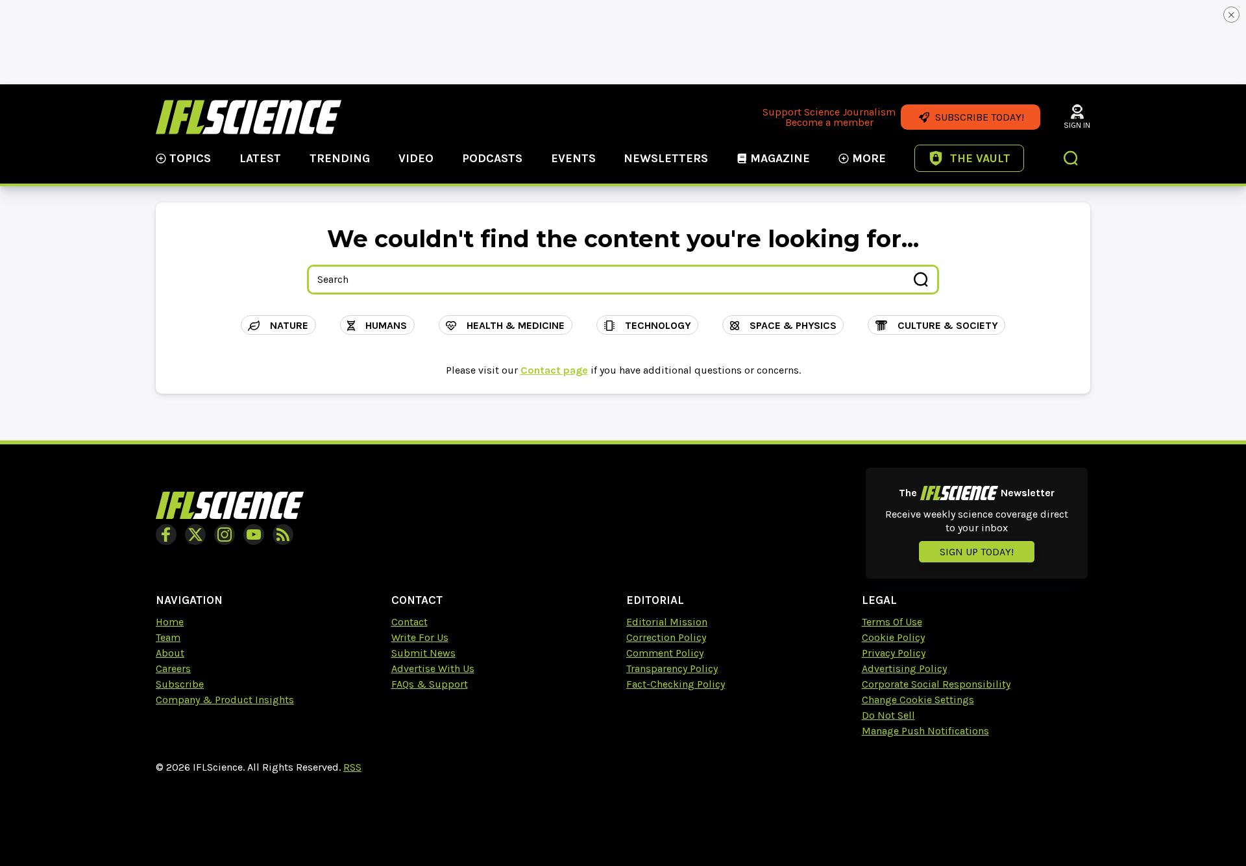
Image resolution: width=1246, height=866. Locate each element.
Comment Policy (664, 653)
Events (573, 158)
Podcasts (492, 158)
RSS (352, 767)
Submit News (423, 653)
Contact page (554, 370)
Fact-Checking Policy (675, 684)
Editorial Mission (666, 622)
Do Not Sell (888, 715)
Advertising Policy (904, 668)
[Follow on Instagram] (224, 534)
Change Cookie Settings (918, 699)
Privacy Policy (893, 653)
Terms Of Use (892, 622)
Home (170, 622)
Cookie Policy (893, 637)
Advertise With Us (432, 668)
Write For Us (419, 637)
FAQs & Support (429, 684)
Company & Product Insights (225, 699)
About (170, 653)
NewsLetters (666, 158)
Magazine (780, 158)
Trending (340, 158)
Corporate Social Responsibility (936, 684)
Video (416, 158)
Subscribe (180, 684)
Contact (409, 622)
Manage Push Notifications (925, 731)
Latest (260, 158)
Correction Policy (666, 637)
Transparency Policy (672, 668)
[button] (1071, 159)
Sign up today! (977, 552)
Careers (173, 668)
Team (168, 637)
